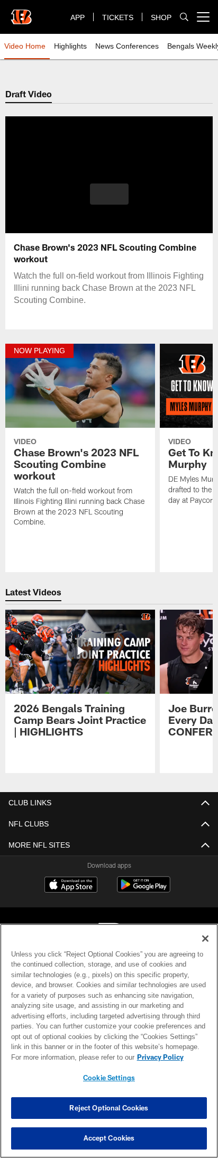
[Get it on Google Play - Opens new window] (143, 890)
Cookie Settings (109, 1077)
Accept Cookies (109, 1138)
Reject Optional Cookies (108, 1108)
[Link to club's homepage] (21, 12)
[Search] (184, 17)
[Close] (205, 938)
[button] (109, 200)
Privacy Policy (69, 1057)
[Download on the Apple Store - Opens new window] (71, 886)
